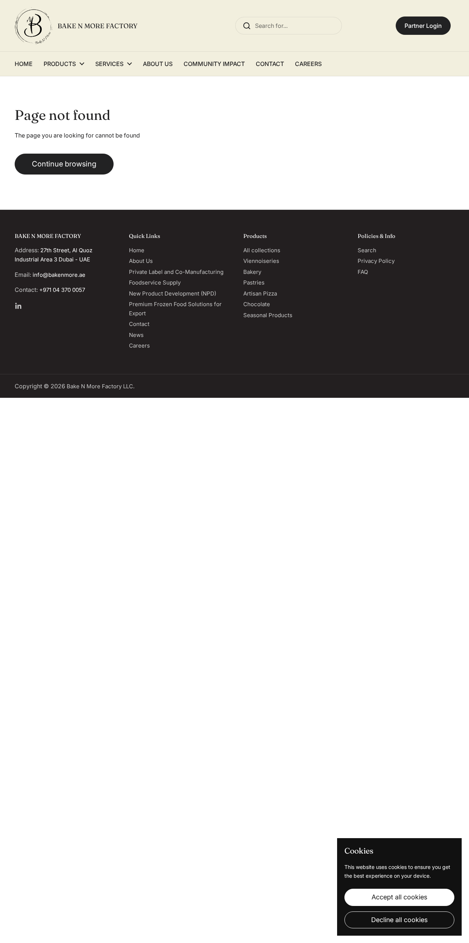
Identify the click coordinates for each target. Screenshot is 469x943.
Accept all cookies (399, 897)
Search (367, 250)
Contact (139, 323)
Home (136, 250)
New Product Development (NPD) (172, 293)
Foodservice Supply (155, 282)
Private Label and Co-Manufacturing (176, 271)
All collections (261, 250)
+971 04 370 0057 (62, 289)
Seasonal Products (267, 315)
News (136, 334)
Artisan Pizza (260, 293)
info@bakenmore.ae (59, 274)
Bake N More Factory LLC (100, 386)
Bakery (252, 271)
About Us (141, 260)
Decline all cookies (399, 920)
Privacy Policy (376, 260)
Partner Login (423, 25)
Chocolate (256, 304)
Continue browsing (64, 163)
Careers (139, 345)
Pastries (254, 282)
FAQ (363, 271)
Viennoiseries (261, 260)
